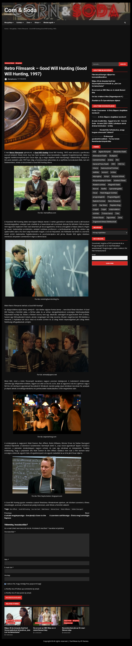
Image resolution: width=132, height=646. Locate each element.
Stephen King (115, 205)
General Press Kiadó (100, 164)
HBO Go (121, 164)
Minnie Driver (55, 509)
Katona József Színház (109, 168)
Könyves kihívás (118, 176)
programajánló (99, 197)
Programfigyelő (114, 197)
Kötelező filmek (9, 63)
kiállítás (96, 172)
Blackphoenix (12, 79)
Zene (28, 22)
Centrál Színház (99, 160)
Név (6, 559)
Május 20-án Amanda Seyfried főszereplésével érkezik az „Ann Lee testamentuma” (18, 616)
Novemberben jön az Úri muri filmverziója (75, 616)
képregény (97, 176)
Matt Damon (45, 509)
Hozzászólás (9, 532)
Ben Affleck (13, 509)
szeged (95, 209)
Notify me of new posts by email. (18, 593)
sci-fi (94, 205)
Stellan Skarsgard (77, 509)
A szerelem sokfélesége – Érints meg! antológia (69, 514)
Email (93, 254)
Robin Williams (65, 509)
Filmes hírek (10, 620)
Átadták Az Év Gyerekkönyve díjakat (106, 101)
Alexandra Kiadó (120, 151)
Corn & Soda (20, 10)
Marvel (95, 189)
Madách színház (99, 184)
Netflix (103, 189)
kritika (113, 172)
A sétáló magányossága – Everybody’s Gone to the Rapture (25, 515)
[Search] (125, 23)
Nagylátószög (11, 623)
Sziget (103, 209)
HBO (113, 164)
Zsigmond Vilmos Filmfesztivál (104, 222)
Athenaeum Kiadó (100, 156)
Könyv (37, 22)
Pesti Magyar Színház (108, 193)
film (117, 160)
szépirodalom (114, 209)
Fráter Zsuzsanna (99, 110)
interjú (95, 168)
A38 (94, 151)
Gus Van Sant (35, 509)
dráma (110, 160)
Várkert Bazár (98, 217)
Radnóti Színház (99, 201)
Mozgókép (8, 22)
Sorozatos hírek (47, 623)
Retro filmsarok (114, 201)
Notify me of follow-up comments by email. (22, 589)
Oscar (95, 193)
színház (96, 213)
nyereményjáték (115, 189)
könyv (106, 176)
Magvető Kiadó (114, 184)
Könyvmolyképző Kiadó (102, 180)
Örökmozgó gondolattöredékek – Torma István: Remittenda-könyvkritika (106, 138)
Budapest (113, 156)
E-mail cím (9, 567)
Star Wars (103, 205)
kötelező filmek (120, 180)
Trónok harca (107, 213)
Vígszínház (111, 217)
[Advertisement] (66, 45)
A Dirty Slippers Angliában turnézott (112, 117)
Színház (19, 22)
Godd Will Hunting (24, 509)
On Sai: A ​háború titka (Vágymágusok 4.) (107, 97)
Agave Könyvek (105, 151)
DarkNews (74, 641)
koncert (105, 172)
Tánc (117, 213)
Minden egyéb (48, 22)
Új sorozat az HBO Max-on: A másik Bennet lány (46, 616)
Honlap (7, 575)
